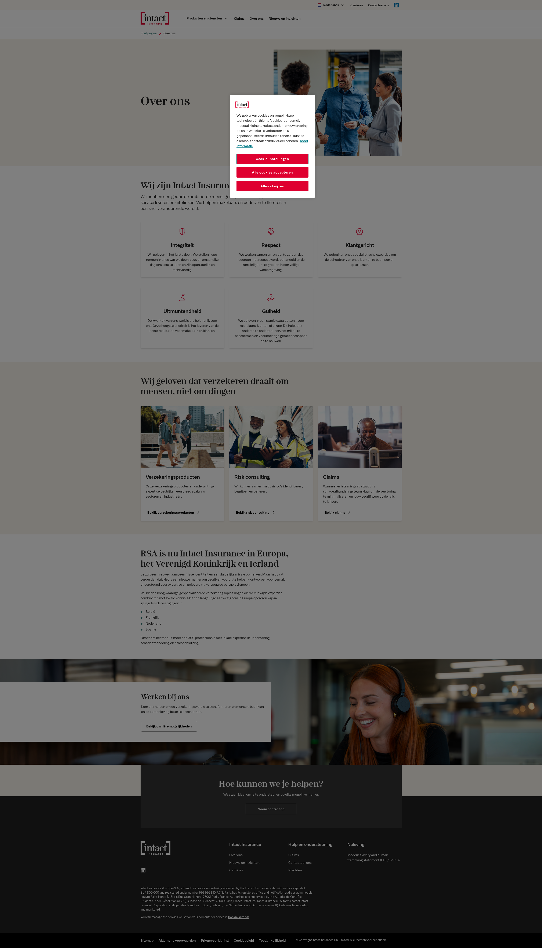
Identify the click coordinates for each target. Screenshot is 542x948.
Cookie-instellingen (272, 159)
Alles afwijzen (272, 186)
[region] (272, 146)
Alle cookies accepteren (272, 172)
